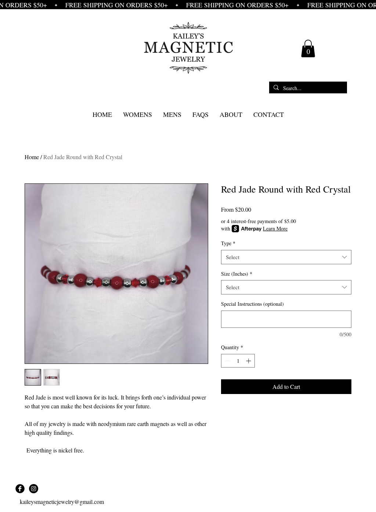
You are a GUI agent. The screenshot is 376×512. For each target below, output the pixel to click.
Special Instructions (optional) (252, 303)
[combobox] (286, 257)
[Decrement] (226, 360)
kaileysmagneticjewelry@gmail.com (62, 501)
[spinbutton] (238, 360)
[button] (308, 48)
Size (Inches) (236, 273)
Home (32, 157)
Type (228, 243)
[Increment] (249, 360)
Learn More (275, 228)
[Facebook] (20, 488)
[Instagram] (33, 488)
